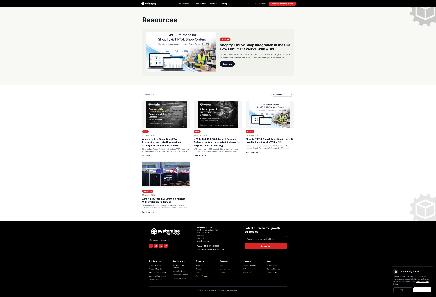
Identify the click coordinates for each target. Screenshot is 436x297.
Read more (227, 64)
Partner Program (202, 276)
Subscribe (265, 246)
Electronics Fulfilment (180, 275)
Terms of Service (273, 269)
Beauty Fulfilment (179, 271)
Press (198, 272)
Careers (199, 269)
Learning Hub (225, 269)
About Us (199, 265)
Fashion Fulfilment (179, 278)
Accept (422, 290)
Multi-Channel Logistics (157, 272)
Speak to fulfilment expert (282, 4)
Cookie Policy (272, 272)
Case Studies (200, 4)
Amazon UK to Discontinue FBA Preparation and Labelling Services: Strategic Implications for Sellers (162, 142)
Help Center (248, 272)
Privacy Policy (272, 265)
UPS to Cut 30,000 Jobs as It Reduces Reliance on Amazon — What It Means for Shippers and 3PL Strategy (217, 142)
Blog (221, 265)
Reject (402, 290)
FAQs (245, 269)
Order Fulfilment (155, 265)
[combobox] (282, 94)
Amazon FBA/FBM (155, 269)
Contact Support (249, 265)
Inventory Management (157, 276)
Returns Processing (156, 280)
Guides (222, 272)
